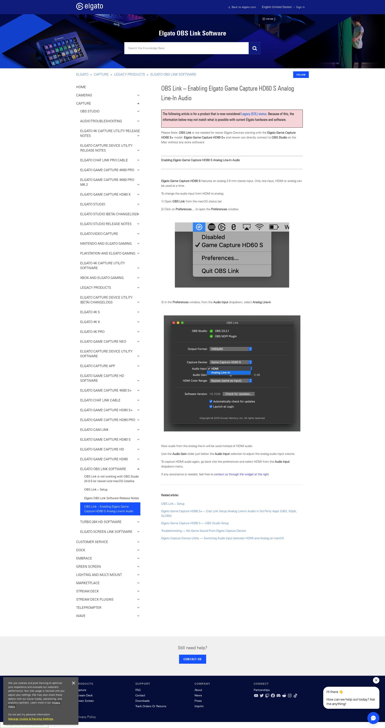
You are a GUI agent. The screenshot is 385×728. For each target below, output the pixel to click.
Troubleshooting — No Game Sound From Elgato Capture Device (203, 531)
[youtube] (256, 697)
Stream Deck (84, 695)
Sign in (300, 7)
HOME (81, 87)
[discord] (278, 697)
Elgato (82, 74)
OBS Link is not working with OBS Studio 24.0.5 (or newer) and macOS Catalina (111, 479)
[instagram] (289, 697)
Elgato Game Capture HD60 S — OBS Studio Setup (195, 523)
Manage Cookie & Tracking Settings (31, 718)
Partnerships (262, 690)
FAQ (138, 690)
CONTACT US (192, 659)
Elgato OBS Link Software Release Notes (111, 498)
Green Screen (85, 701)
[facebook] (273, 697)
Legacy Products (129, 74)
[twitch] (267, 697)
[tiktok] (295, 697)
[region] (40, 701)
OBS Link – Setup (95, 489)
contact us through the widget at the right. (242, 474)
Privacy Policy (86, 717)
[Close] (73, 683)
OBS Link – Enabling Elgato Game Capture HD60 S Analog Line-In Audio (108, 509)
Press (198, 701)
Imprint (199, 706)
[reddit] (284, 697)
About (198, 690)
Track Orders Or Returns (150, 706)
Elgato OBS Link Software (173, 74)
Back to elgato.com (243, 7)
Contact (140, 695)
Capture (101, 74)
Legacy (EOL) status (253, 114)
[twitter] (261, 697)
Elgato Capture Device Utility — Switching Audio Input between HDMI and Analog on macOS (222, 538)
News (198, 695)
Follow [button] (301, 74)
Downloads (142, 701)
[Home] (89, 9)
